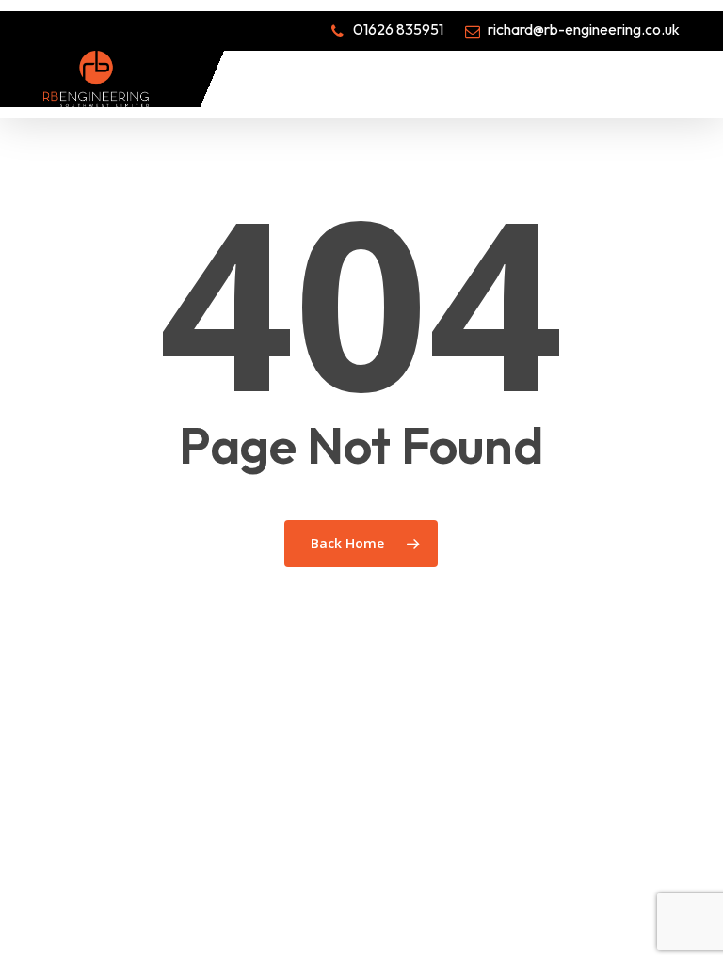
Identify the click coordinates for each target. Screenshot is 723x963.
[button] (669, 79)
